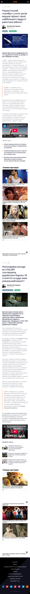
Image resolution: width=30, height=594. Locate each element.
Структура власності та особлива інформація (15, 566)
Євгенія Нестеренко (14, 26)
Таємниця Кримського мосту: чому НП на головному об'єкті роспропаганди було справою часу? (15, 152)
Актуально (12, 31)
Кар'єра (15, 564)
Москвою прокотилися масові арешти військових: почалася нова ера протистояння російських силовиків (15, 159)
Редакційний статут (15, 581)
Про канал (15, 562)
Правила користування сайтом (15, 576)
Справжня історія (8, 290)
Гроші (5, 31)
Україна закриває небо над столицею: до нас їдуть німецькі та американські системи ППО (15, 145)
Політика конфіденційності (15, 574)
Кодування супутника (15, 578)
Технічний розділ (15, 569)
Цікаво (17, 290)
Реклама (15, 571)
